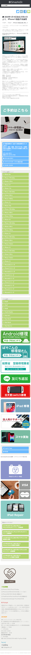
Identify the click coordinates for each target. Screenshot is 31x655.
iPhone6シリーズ (9, 285)
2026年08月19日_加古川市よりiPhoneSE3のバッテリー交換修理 (15, 550)
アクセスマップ (7, 647)
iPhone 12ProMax (9, 251)
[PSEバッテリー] (15, 470)
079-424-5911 (8, 158)
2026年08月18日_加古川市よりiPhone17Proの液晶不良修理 (12, 556)
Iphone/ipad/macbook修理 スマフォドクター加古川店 (14, 456)
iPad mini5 (7, 319)
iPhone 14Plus (8, 230)
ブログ (9, 22)
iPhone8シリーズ (9, 278)
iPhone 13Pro (8, 240)
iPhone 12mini (8, 258)
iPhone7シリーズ (9, 282)
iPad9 (6, 301)
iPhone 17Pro (8, 181)
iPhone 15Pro (8, 212)
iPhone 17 (7, 185)
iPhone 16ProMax (9, 192)
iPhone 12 (7, 261)
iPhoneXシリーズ (9, 275)
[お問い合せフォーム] (15, 110)
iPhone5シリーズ (9, 289)
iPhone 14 (7, 233)
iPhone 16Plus (8, 199)
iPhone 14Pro (8, 226)
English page (8, 448)
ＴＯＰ (4, 22)
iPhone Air (7, 174)
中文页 (6, 451)
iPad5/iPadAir (8, 312)
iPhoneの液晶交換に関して (20, 22)
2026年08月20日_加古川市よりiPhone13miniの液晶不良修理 (12, 544)
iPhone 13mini (8, 244)
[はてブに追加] (21, 12)
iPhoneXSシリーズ (9, 271)
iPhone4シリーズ (9, 292)
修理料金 (5, 645)
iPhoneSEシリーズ (9, 265)
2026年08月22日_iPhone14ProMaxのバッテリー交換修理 (15, 532)
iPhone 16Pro (8, 195)
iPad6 (6, 308)
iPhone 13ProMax (9, 237)
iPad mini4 (7, 322)
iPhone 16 (7, 202)
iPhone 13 (7, 247)
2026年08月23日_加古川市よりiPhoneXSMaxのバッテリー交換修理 (13, 526)
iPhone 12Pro (8, 254)
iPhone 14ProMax (9, 223)
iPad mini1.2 (8, 326)
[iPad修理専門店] (15, 510)
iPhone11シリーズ (9, 268)
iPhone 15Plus (8, 216)
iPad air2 (7, 315)
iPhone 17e (7, 188)
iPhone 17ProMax (9, 178)
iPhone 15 (7, 219)
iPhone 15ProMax (9, 209)
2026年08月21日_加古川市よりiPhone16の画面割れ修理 (15, 538)
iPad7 (6, 305)
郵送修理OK (9, 144)
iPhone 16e (7, 205)
